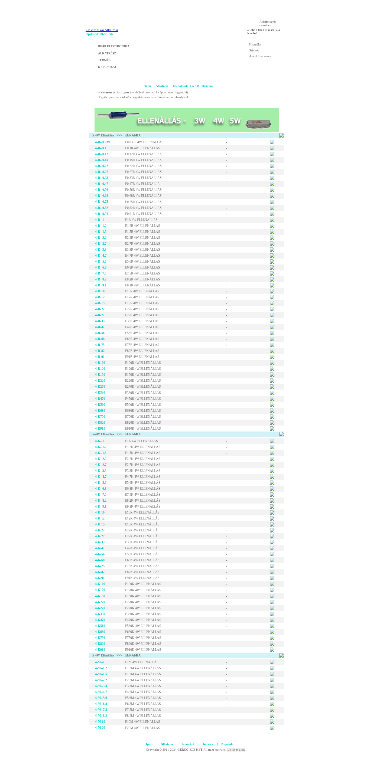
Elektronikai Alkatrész (102, 30)
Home (147, 85)
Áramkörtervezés (260, 56)
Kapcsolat (228, 744)
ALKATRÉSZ (107, 53)
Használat (255, 44)
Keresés (208, 744)
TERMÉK (104, 60)
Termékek (188, 744)
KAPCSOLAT (107, 66)
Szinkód (254, 50)
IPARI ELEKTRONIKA (113, 46)
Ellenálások (180, 85)
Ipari (149, 744)
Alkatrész (162, 85)
